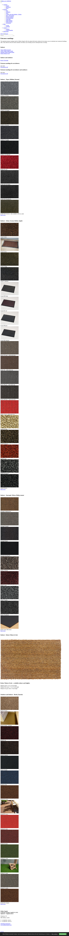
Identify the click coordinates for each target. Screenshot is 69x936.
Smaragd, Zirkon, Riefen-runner (7, 52)
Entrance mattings (10, 16)
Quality (7, 5)
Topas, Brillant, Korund (6, 49)
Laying (7, 25)
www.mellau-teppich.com (6, 924)
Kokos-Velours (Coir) (5, 53)
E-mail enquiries (9, 30)
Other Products (9, 20)
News (7, 8)
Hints (4, 24)
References (8, 7)
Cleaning (8, 26)
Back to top (3, 215)
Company (5, 4)
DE (1, 33)
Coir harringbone (9, 18)
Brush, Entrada (4, 60)
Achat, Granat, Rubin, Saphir (7, 51)
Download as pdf (4, 67)
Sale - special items (10, 15)
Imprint (2, 931)
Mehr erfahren (54, 934)
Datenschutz (5, 31)
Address (7, 29)
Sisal (7, 10)
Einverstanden (63, 934)
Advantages (8, 23)
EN (3, 33)
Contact (5, 27)
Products (5, 9)
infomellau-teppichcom (5, 923)
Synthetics (8, 12)
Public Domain (9, 21)
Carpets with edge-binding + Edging (13, 14)
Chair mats (8, 19)
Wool (7, 13)
